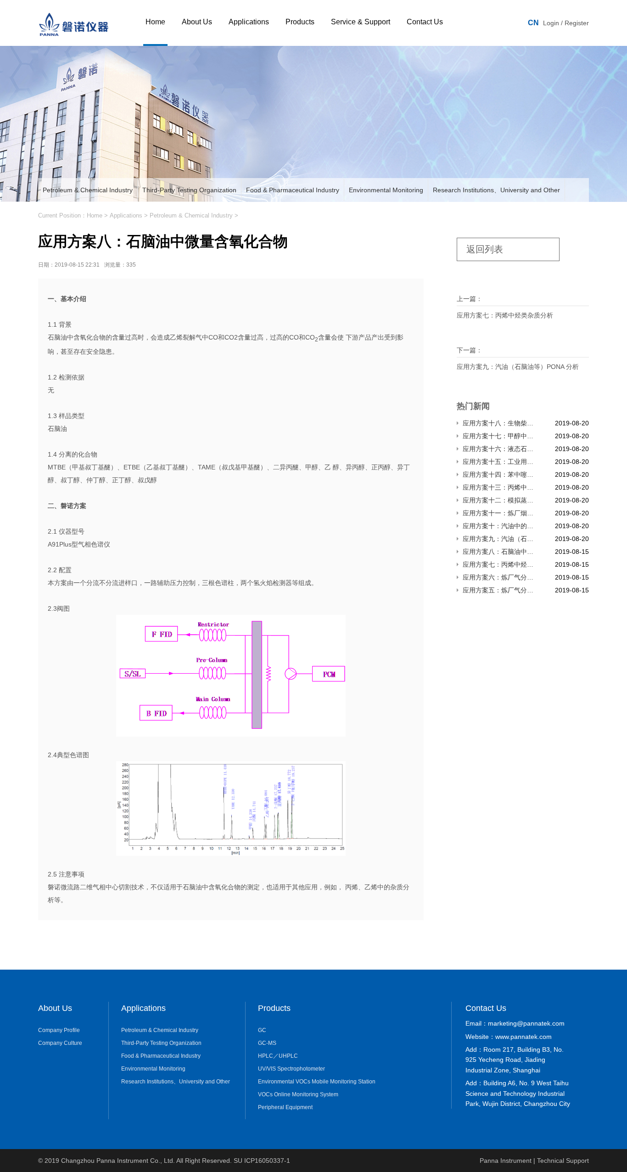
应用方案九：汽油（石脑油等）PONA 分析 (518, 366)
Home (155, 22)
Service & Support (360, 22)
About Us (197, 22)
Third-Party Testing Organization (189, 190)
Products (300, 22)
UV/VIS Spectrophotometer (291, 1069)
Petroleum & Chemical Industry (88, 190)
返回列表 (484, 249)
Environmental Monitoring (386, 190)
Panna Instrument (506, 1160)
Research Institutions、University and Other (496, 190)
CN (533, 23)
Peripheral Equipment (285, 1107)
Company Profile (59, 1030)
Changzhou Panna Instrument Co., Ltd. (118, 1160)
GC (262, 1030)
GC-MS (267, 1043)
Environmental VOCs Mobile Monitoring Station (316, 1081)
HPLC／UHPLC (278, 1056)
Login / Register (566, 23)
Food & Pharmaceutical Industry (292, 190)
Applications (249, 22)
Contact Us (425, 22)
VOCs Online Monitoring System (298, 1094)
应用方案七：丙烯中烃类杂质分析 (505, 315)
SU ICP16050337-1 (262, 1160)
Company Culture (60, 1043)
